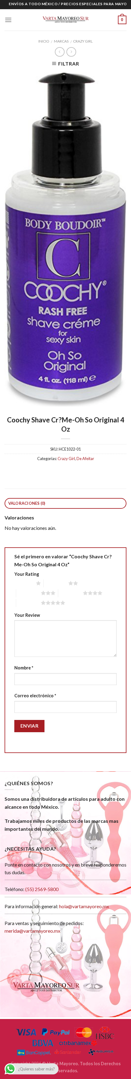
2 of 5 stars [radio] (56, 583)
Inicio (43, 41)
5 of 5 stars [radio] (28, 602)
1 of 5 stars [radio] (23, 583)
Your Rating (26, 574)
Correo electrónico (35, 695)
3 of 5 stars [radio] (28, 592)
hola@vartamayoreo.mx (84, 906)
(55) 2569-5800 (41, 889)
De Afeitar (85, 458)
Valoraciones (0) (26, 503)
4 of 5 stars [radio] (70, 592)
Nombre (23, 667)
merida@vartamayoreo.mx (32, 931)
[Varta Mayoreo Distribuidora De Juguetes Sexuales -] (65, 20)
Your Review (27, 615)
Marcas (61, 41)
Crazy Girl (83, 41)
